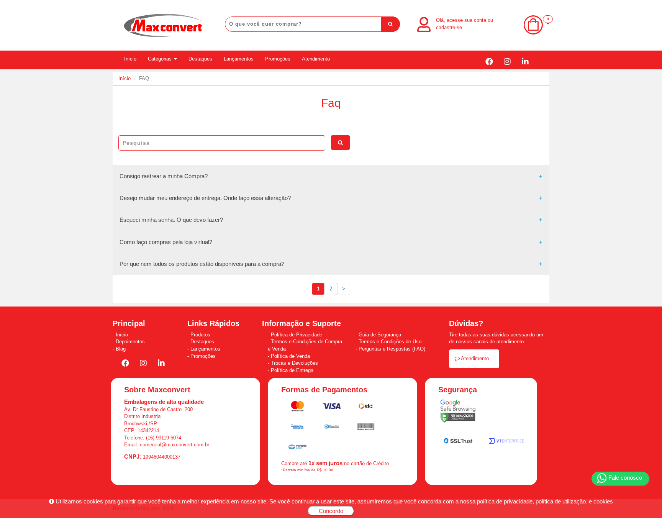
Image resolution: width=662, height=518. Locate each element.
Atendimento (316, 59)
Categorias (160, 59)
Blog (121, 349)
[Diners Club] (332, 428)
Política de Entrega (292, 370)
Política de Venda (290, 356)
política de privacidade (505, 501)
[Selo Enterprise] (506, 443)
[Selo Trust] (458, 442)
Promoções (277, 59)
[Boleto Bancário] (365, 428)
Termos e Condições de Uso (390, 341)
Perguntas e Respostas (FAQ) (392, 349)
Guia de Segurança (380, 335)
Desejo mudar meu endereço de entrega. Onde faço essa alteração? (205, 198)
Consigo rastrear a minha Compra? (164, 176)
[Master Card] (298, 407)
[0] (533, 33)
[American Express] (297, 428)
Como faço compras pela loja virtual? (166, 242)
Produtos (200, 335)
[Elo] (365, 407)
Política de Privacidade (296, 335)
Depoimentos (130, 341)
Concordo (331, 511)
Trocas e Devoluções (294, 363)
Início (130, 59)
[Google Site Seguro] (457, 413)
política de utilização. (561, 501)
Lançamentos (239, 59)
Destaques (200, 59)
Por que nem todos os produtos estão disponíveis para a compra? (202, 264)
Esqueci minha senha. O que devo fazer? (171, 219)
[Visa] (332, 407)
